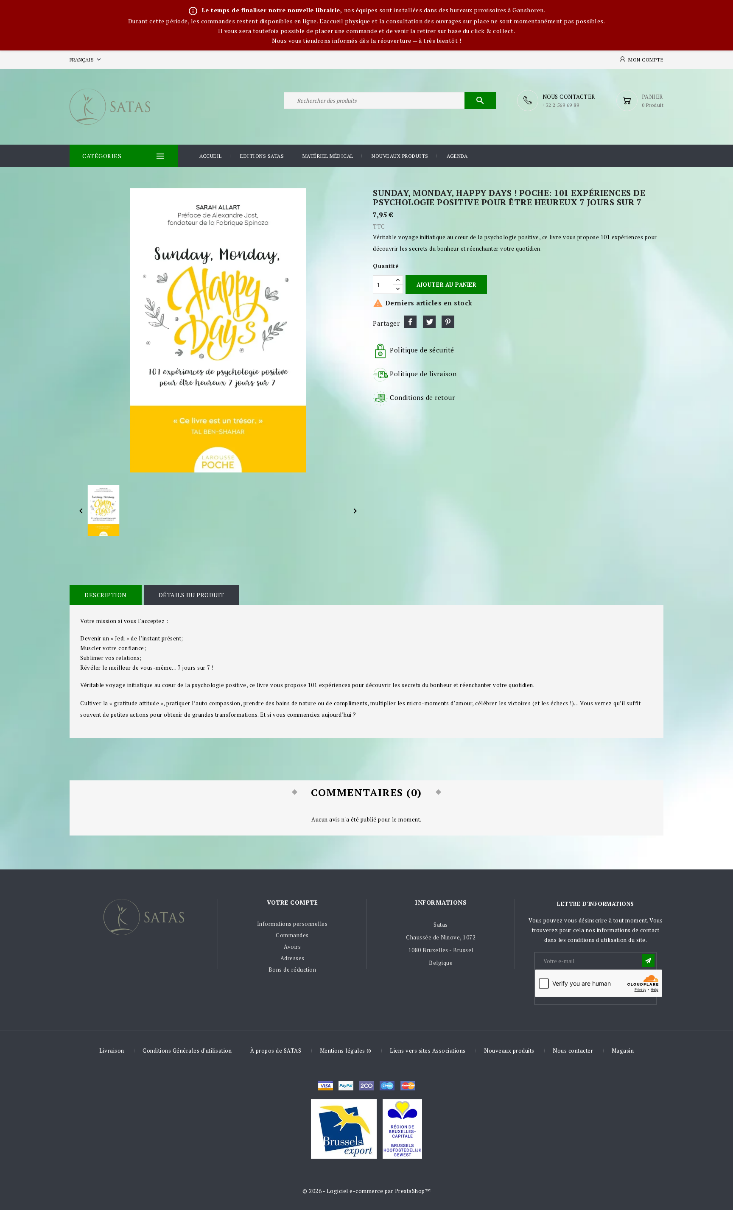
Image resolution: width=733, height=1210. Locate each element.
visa (325, 1085)
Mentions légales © (346, 1050)
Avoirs (292, 946)
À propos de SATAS (276, 1050)
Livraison (111, 1050)
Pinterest (448, 322)
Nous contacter (573, 1050)
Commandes (292, 935)
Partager (410, 322)
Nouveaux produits (400, 156)
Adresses (292, 958)
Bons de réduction (292, 969)
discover (346, 1085)
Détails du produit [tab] (191, 595)
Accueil (210, 156)
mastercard (387, 1085)
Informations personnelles (292, 924)
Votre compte (292, 902)
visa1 (407, 1085)
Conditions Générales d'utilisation (187, 1050)
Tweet (429, 322)
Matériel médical (327, 156)
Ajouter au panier (446, 284)
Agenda (457, 156)
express (366, 1085)
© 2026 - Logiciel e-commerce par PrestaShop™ (366, 1191)
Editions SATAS (262, 156)
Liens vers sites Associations (428, 1050)
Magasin (623, 1050)
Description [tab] (105, 595)
